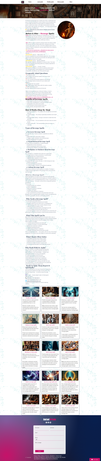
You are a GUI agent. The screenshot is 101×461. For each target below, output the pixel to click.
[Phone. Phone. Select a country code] (37, 439)
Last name (52, 427)
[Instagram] (46, 422)
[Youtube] (50, 422)
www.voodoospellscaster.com (34, 280)
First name (37, 427)
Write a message (38, 442)
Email (36, 432)
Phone (36, 437)
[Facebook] (48, 422)
